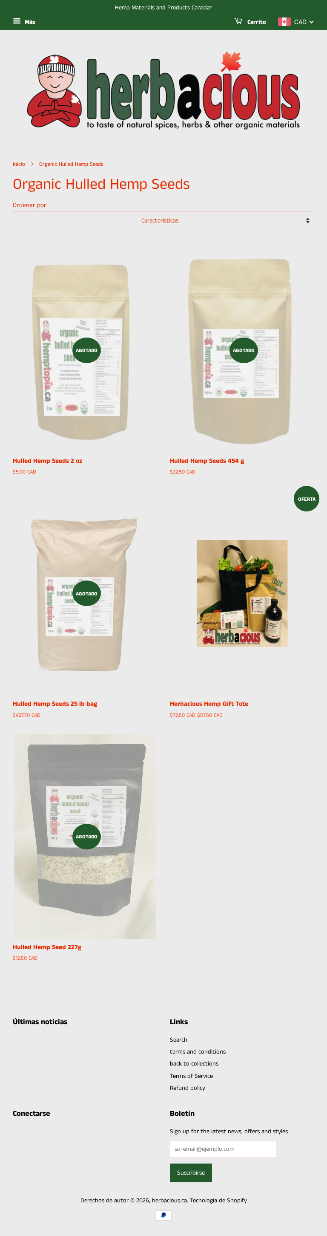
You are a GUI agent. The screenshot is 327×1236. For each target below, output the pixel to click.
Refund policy (187, 1088)
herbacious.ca (169, 1200)
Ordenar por (29, 205)
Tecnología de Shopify (218, 1200)
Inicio (19, 164)
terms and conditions (198, 1052)
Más (29, 22)
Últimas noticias (40, 1022)
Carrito (256, 22)
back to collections (194, 1064)
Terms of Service (191, 1076)
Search (178, 1040)
